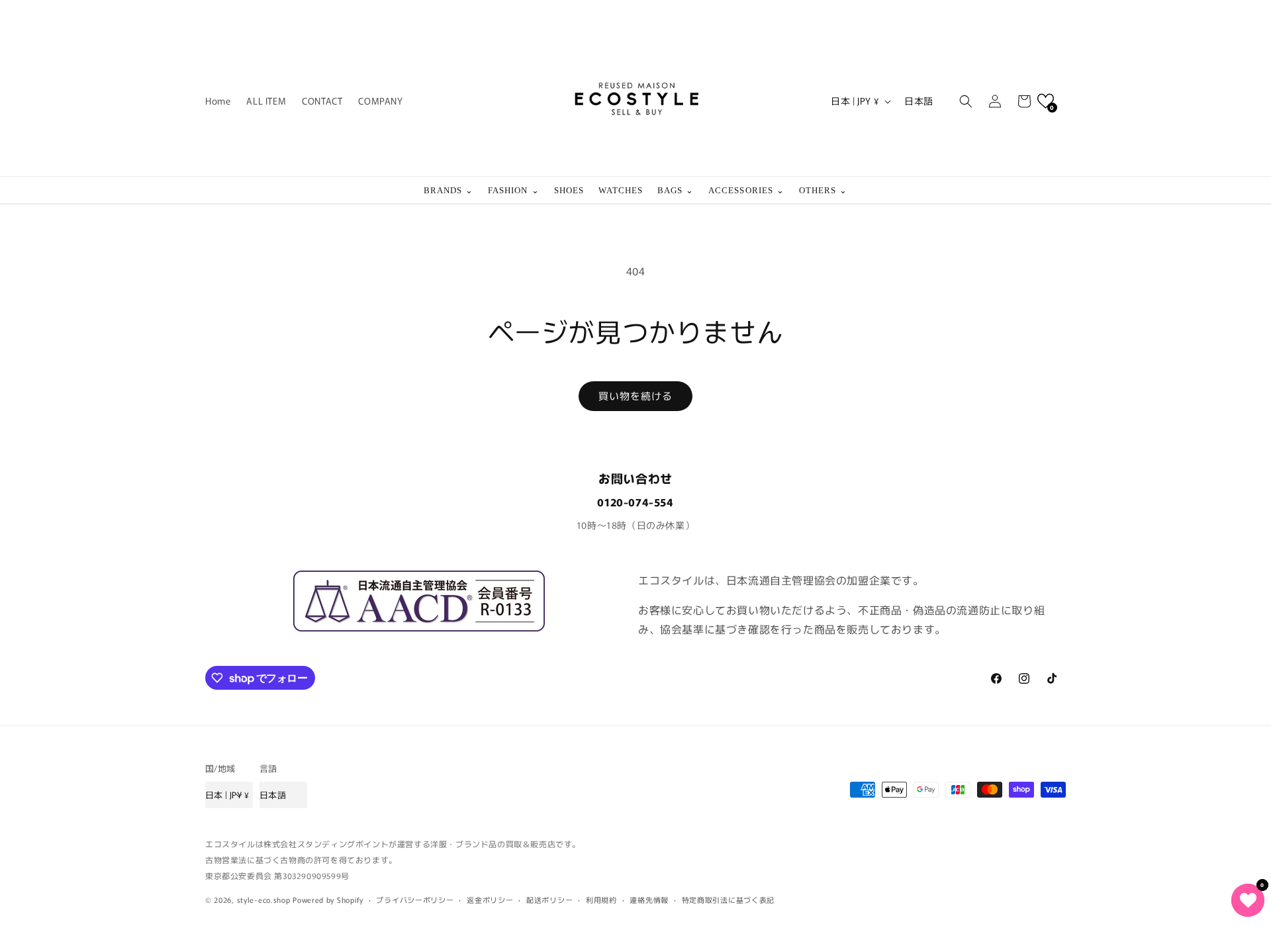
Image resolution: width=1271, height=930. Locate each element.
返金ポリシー (490, 899)
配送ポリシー (549, 899)
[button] (965, 101)
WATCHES (620, 190)
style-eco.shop (264, 899)
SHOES (569, 190)
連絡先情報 (649, 899)
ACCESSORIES (746, 190)
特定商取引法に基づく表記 (728, 899)
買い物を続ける (635, 395)
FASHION (513, 190)
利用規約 (601, 899)
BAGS (675, 190)
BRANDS (448, 190)
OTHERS (823, 190)
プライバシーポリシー (414, 899)
